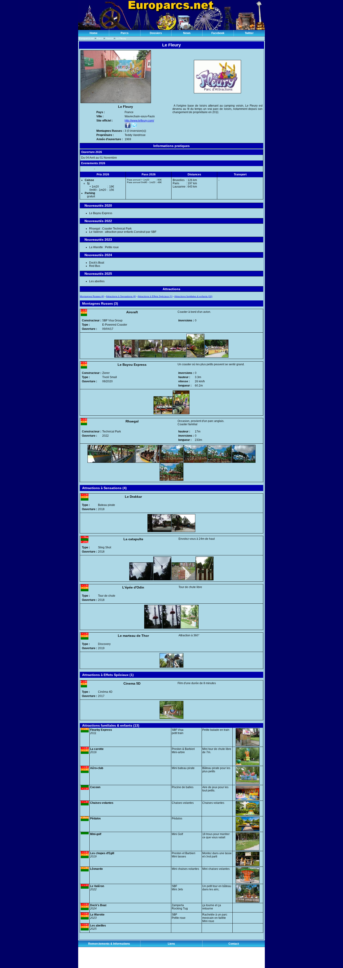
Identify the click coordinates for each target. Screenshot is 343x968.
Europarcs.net (86, 38)
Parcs (125, 33)
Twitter (249, 33)
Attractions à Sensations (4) (121, 296)
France (109, 38)
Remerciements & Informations (109, 943)
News (187, 33)
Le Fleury (121, 38)
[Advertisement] (171, 957)
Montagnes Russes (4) (92, 296)
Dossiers (156, 33)
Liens (171, 943)
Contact (233, 943)
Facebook (217, 33)
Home (94, 33)
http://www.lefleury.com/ (139, 120)
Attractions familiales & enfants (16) (193, 296)
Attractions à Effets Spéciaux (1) (155, 296)
